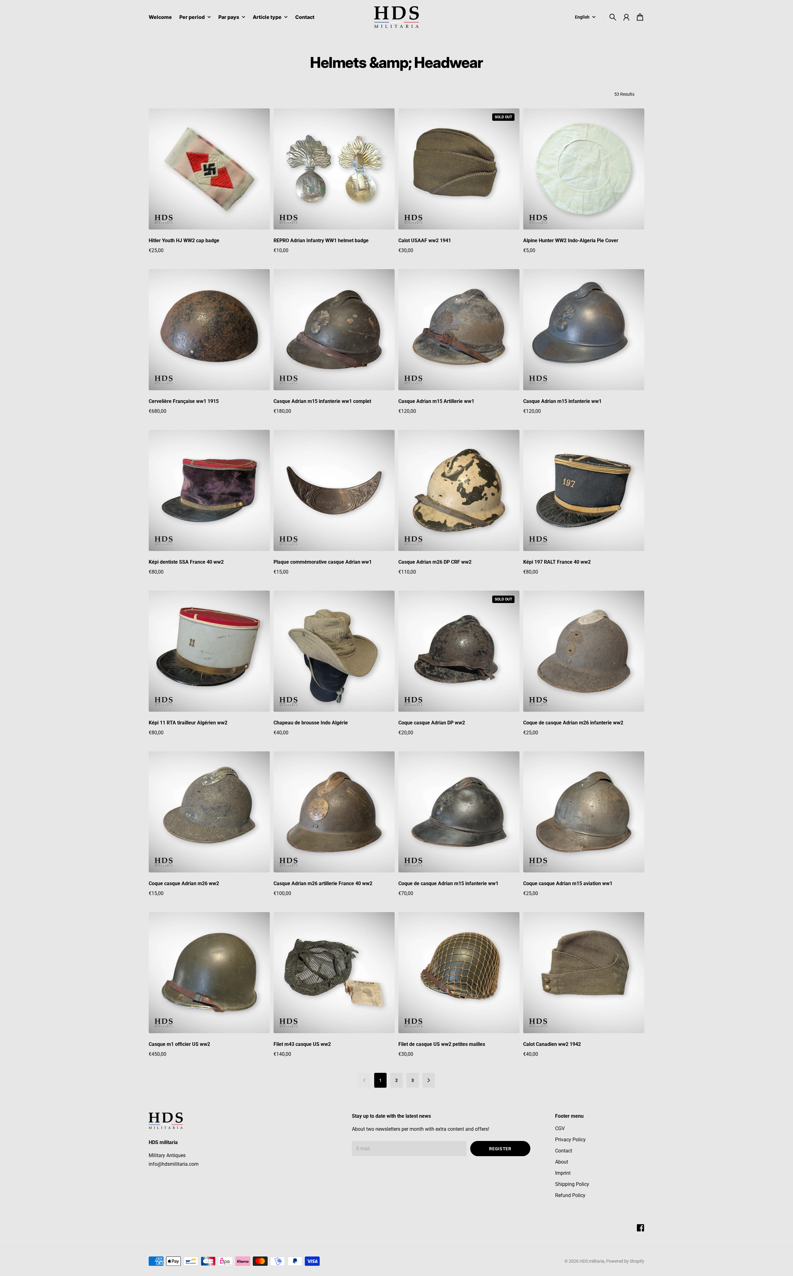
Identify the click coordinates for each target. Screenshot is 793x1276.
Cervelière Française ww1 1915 (184, 401)
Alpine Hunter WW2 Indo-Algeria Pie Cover (570, 240)
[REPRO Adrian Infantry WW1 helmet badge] (334, 168)
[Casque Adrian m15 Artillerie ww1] (458, 329)
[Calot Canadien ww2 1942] (583, 972)
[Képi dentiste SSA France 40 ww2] (209, 490)
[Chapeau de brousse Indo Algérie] (334, 651)
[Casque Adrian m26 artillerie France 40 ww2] (334, 811)
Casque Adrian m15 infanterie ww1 (562, 401)
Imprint (563, 1173)
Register (500, 1148)
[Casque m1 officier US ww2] (209, 972)
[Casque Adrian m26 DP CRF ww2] (458, 490)
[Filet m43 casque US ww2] (334, 972)
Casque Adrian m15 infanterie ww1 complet (322, 401)
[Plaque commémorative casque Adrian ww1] (334, 490)
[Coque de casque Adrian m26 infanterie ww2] (583, 651)
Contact (563, 1151)
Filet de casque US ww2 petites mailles (441, 1044)
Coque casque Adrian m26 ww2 (184, 883)
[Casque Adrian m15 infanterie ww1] (583, 329)
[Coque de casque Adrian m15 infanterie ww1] (458, 811)
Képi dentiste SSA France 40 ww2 (186, 562)
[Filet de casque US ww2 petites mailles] (458, 972)
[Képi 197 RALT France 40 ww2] (583, 490)
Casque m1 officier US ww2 (179, 1044)
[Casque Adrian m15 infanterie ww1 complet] (334, 329)
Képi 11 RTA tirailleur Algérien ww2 (188, 723)
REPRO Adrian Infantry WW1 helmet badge (321, 240)
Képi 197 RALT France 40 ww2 (557, 562)
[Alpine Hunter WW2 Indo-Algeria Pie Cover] (583, 168)
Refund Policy (570, 1195)
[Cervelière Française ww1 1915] (209, 329)
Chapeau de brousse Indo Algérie (311, 723)
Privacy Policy (570, 1140)
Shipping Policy (572, 1184)
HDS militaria (592, 1261)
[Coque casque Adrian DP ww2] (458, 651)
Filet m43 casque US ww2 (302, 1044)
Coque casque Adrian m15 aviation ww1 (567, 883)
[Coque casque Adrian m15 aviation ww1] (583, 811)
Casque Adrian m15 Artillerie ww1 (436, 401)
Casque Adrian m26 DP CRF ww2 (434, 562)
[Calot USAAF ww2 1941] (458, 168)
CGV (560, 1128)
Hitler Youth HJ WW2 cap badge (184, 240)
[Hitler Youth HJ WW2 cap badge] (209, 168)
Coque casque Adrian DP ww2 (431, 723)
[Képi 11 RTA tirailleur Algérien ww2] (209, 651)
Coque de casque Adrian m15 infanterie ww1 (448, 883)
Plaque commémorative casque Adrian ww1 (323, 562)
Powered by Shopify (625, 1261)
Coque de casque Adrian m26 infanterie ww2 (573, 723)
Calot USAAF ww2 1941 (424, 240)
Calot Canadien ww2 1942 (552, 1044)
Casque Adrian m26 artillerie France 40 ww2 (323, 883)
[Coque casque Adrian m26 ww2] (209, 811)
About (561, 1162)
